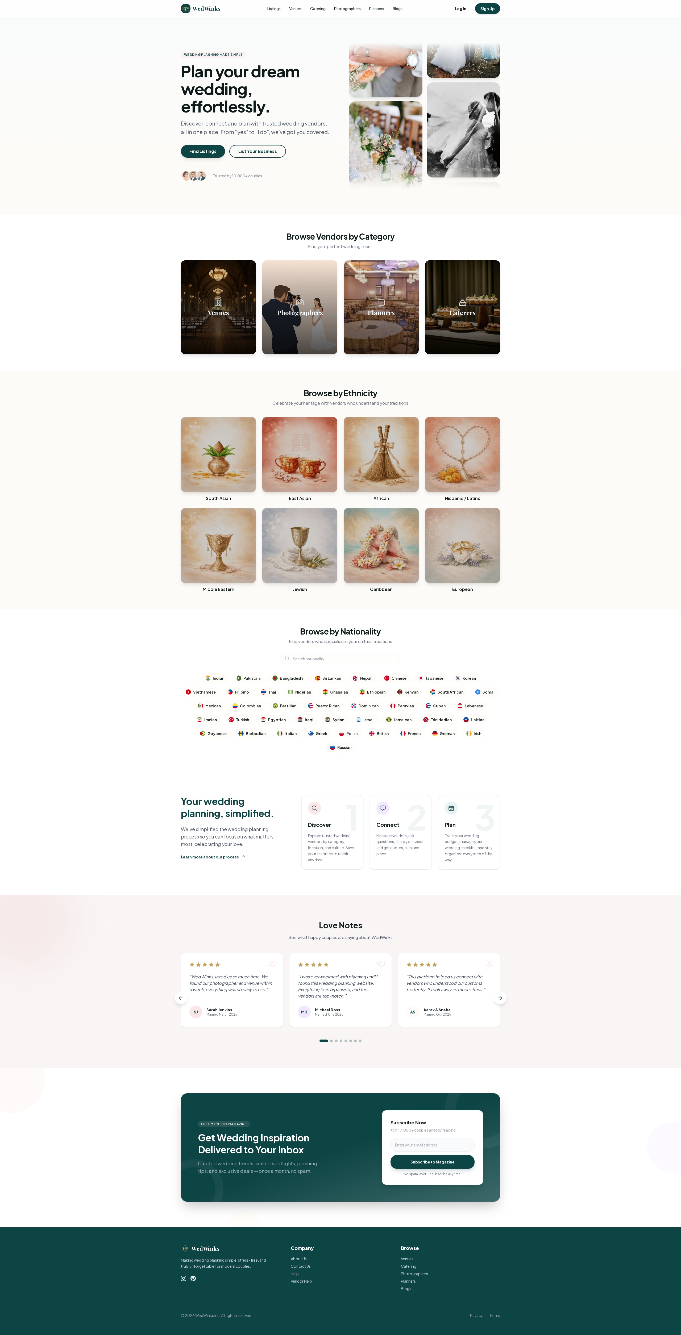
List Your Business (257, 151)
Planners (376, 8)
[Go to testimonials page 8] (360, 1041)
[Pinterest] (193, 1278)
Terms (494, 1315)
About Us (299, 1258)
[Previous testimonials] (181, 997)
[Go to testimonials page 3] (336, 1041)
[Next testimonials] (500, 997)
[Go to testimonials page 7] (355, 1041)
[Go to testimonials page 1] (323, 1041)
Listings (274, 8)
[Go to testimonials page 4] (341, 1041)
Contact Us (301, 1266)
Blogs (397, 8)
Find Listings (203, 151)
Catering (318, 8)
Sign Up (487, 8)
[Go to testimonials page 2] (331, 1041)
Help (295, 1273)
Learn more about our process (210, 856)
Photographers (347, 8)
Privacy (476, 1315)
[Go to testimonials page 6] (350, 1041)
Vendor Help (301, 1281)
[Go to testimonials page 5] (345, 1041)
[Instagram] (183, 1278)
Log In (460, 8)
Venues (295, 8)
